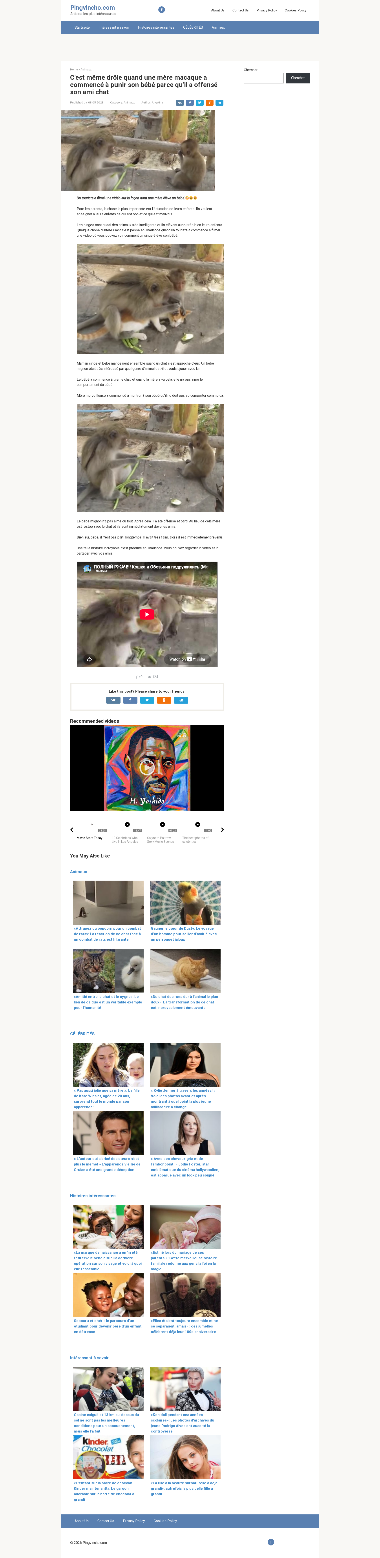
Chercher (251, 70)
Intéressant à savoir (114, 27)
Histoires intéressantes (156, 27)
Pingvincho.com (92, 7)
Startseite (82, 27)
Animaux (218, 27)
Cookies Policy (295, 10)
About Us (218, 10)
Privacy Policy (267, 10)
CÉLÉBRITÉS (193, 27)
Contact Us (240, 10)
